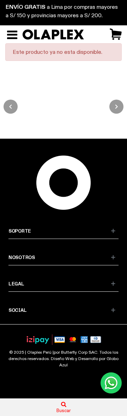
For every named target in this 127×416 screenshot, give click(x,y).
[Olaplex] (55, 34)
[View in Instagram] (32, 106)
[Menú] (12, 34)
